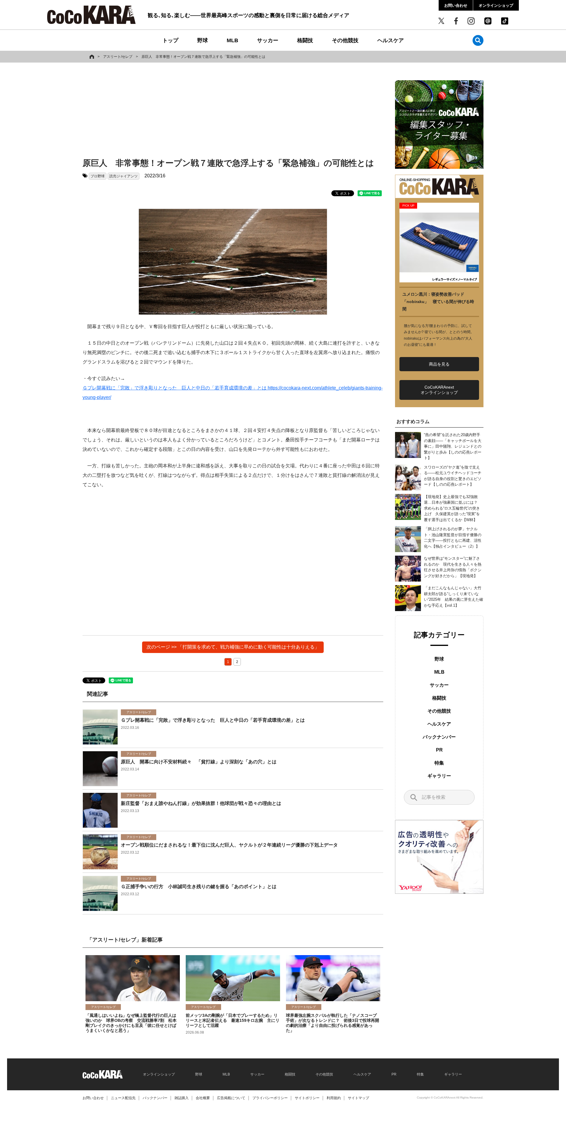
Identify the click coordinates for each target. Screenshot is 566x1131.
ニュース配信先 (123, 1098)
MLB (232, 40)
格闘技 (305, 40)
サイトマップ (358, 1098)
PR (439, 749)
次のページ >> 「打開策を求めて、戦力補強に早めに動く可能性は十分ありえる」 (233, 646)
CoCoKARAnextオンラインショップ (439, 390)
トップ (170, 40)
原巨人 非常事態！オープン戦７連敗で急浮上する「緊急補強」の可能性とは (203, 57)
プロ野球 (98, 176)
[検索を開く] (478, 40)
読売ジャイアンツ (123, 176)
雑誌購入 (182, 1098)
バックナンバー (439, 736)
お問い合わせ (455, 5)
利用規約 (334, 1098)
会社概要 (203, 1098)
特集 (439, 762)
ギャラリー (439, 775)
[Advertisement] (232, 111)
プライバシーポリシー (270, 1098)
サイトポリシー (307, 1098)
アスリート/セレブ (117, 57)
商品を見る (439, 364)
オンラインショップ (496, 5)
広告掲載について (231, 1098)
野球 (202, 40)
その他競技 (345, 40)
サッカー (267, 40)
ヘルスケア (390, 40)
